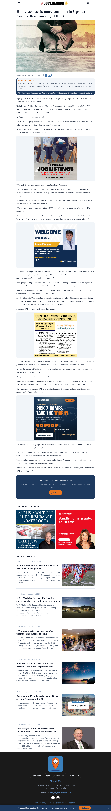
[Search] (92, 3)
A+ (50, 75)
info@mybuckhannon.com (60, 793)
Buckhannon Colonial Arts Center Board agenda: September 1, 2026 (37, 697)
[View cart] (88, 3)
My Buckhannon (22, 692)
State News (74, 775)
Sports (49, 775)
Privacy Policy (40, 803)
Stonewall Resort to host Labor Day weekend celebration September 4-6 (34, 665)
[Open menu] (18, 3)
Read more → (27, 89)
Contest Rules (71, 803)
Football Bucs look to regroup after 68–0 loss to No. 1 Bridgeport (37, 567)
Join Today (84, 808)
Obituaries (60, 775)
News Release (21, 594)
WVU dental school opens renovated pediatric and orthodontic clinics (34, 632)
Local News (36, 775)
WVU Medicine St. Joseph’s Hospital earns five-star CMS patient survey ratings (38, 599)
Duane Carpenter (22, 561)
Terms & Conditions (56, 803)
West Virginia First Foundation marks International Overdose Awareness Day (36, 730)
